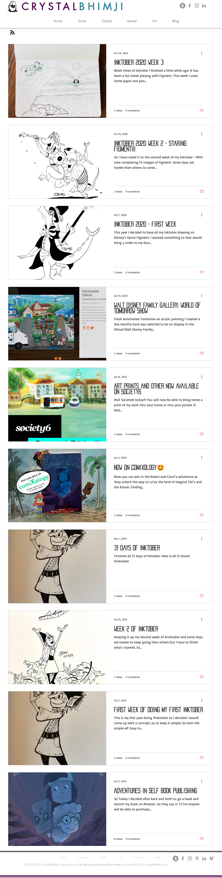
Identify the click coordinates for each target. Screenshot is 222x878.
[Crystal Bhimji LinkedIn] (204, 5)
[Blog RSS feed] (12, 32)
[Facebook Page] (190, 5)
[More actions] (203, 53)
